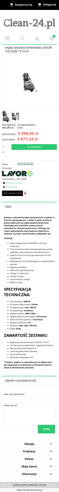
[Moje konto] (36, 38)
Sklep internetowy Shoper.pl (29, 490)
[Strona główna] (29, 22)
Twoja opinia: (10, 405)
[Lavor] (17, 173)
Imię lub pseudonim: (14, 394)
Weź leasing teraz (12, 193)
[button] (7, 38)
